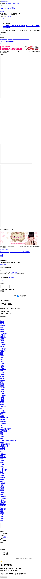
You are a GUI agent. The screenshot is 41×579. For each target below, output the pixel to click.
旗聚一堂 (3, 350)
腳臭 (1, 327)
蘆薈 (1, 511)
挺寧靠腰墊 (3, 431)
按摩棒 (2, 492)
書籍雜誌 (11, 277)
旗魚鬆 (2, 352)
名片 (3, 21)
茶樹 (1, 514)
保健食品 (3, 404)
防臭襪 (2, 331)
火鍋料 (2, 365)
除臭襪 (2, 329)
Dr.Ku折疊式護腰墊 (6, 429)
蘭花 (1, 427)
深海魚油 (3, 412)
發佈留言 (2, 291)
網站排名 (3, 449)
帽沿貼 (2, 324)
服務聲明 (30, 558)
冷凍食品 (3, 369)
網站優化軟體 (4, 446)
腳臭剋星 (3, 325)
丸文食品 (3, 348)
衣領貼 (2, 322)
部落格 (4, 20)
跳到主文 (2, 11)
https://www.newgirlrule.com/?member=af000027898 (15, 44)
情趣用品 (3, 490)
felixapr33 (3, 264)
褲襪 (1, 481)
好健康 (2, 402)
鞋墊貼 (2, 346)
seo (1, 507)
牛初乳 (2, 410)
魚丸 (1, 361)
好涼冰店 (3, 335)
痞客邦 (12, 273)
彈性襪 (2, 479)
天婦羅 (2, 363)
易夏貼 (2, 339)
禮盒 (1, 354)
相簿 (3, 18)
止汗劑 (2, 342)
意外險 (2, 416)
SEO (1, 451)
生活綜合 (9, 16)
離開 (6, 576)
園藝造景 (3, 421)
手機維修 (3, 498)
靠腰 (1, 433)
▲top (1, 280)
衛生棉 (2, 500)
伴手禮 (2, 355)
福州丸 (2, 367)
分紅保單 (3, 419)
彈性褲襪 (3, 483)
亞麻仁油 (3, 406)
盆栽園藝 (3, 423)
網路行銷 (3, 505)
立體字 (2, 464)
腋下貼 (2, 340)
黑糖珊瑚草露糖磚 (5, 444)
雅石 (1, 425)
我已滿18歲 (2, 576)
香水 (1, 516)
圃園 (1, 520)
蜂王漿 (2, 408)
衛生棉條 (3, 502)
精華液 (2, 513)
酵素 (1, 414)
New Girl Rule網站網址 (7, 41)
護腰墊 (2, 436)
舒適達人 (3, 504)
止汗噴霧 (3, 344)
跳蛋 (1, 494)
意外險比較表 (4, 418)
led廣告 (2, 474)
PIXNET (12, 558)
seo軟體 (2, 448)
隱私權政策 (26, 558)
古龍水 (2, 518)
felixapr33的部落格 (7, 8)
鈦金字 (2, 475)
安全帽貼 (3, 337)
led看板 (2, 477)
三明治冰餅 (3, 333)
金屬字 (2, 468)
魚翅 (1, 371)
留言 (16, 273)
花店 (1, 453)
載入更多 (2, 283)
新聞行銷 (3, 509)
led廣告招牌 (3, 470)
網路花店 (3, 455)
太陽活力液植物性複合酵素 (8, 440)
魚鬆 (1, 255)
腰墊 (1, 434)
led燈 (1, 472)
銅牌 (1, 466)
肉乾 (1, 359)
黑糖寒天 (3, 442)
